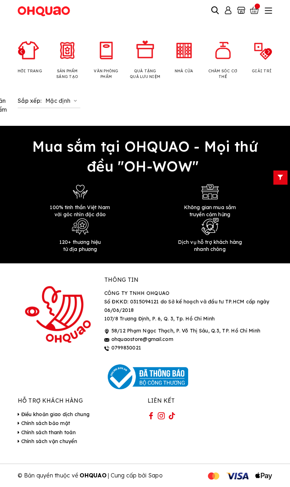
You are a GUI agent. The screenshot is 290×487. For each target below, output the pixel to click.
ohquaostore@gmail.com (142, 339)
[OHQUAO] (44, 11)
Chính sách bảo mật (44, 423)
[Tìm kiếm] (215, 11)
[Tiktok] (171, 417)
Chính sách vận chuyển (48, 441)
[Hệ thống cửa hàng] (241, 11)
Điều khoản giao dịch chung (54, 414)
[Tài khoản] (228, 11)
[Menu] (267, 11)
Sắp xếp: (29, 100)
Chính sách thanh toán (47, 432)
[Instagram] (161, 417)
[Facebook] (151, 417)
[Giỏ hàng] (255, 11)
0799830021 (126, 348)
